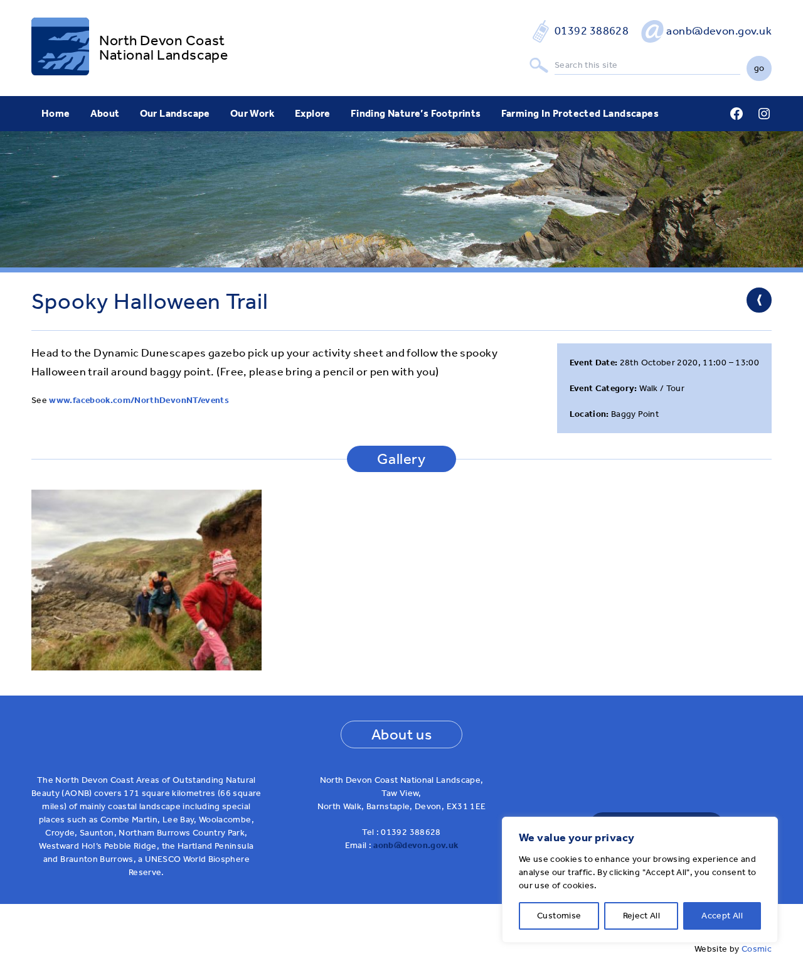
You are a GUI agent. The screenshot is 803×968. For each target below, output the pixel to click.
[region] (640, 880)
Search (538, 65)
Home (55, 113)
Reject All (642, 915)
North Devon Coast (162, 40)
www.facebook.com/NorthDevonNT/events (139, 400)
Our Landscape (175, 113)
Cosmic (757, 949)
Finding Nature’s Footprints (416, 113)
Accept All (722, 915)
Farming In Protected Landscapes (580, 113)
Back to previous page (759, 300)
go (759, 68)
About (105, 113)
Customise (559, 915)
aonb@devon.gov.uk (719, 31)
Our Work (252, 113)
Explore (313, 113)
